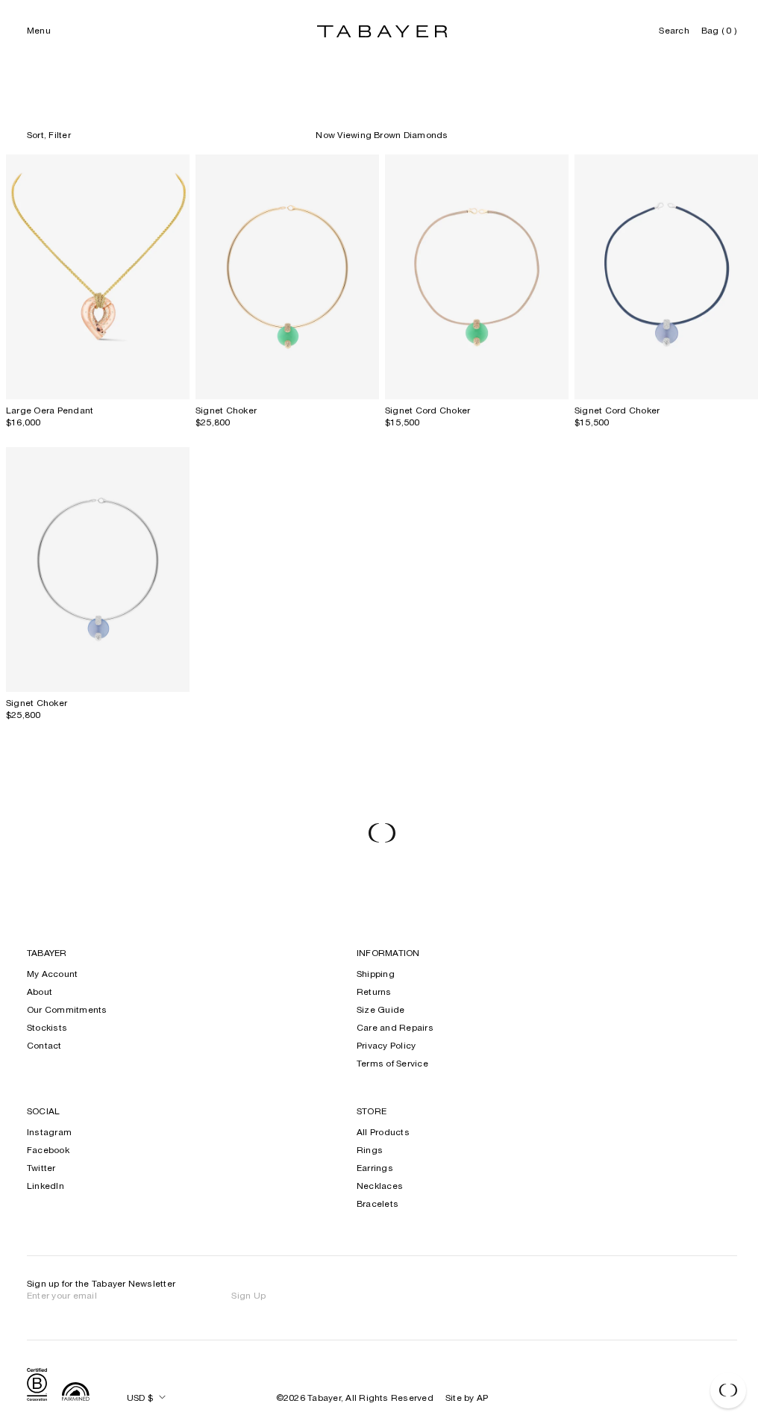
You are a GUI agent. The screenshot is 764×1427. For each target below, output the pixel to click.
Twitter (41, 1168)
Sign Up (248, 1296)
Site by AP (466, 1398)
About (39, 992)
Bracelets (377, 1204)
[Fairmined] (76, 1393)
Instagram (49, 1132)
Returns (374, 992)
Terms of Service (392, 1064)
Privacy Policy (386, 1046)
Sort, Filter (49, 135)
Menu (39, 31)
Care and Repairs (395, 1028)
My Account (52, 974)
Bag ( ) (719, 31)
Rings (370, 1150)
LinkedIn (45, 1186)
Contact (44, 1046)
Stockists (47, 1028)
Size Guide (380, 1010)
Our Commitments (67, 1010)
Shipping (376, 974)
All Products (383, 1132)
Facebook (48, 1150)
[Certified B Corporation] (37, 1386)
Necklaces (380, 1186)
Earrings (375, 1168)
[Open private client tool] (728, 1390)
